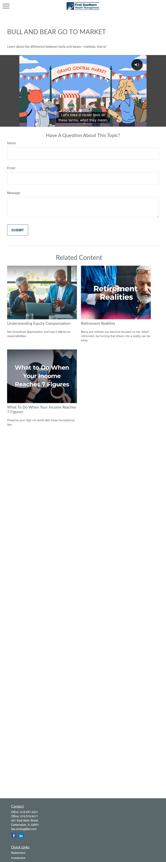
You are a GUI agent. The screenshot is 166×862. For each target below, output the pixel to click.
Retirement (18, 853)
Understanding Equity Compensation (38, 324)
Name (11, 143)
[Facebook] (14, 835)
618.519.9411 (29, 816)
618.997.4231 (29, 812)
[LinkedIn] (21, 835)
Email (11, 168)
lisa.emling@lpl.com (24, 829)
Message (13, 192)
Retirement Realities (98, 324)
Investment (18, 858)
